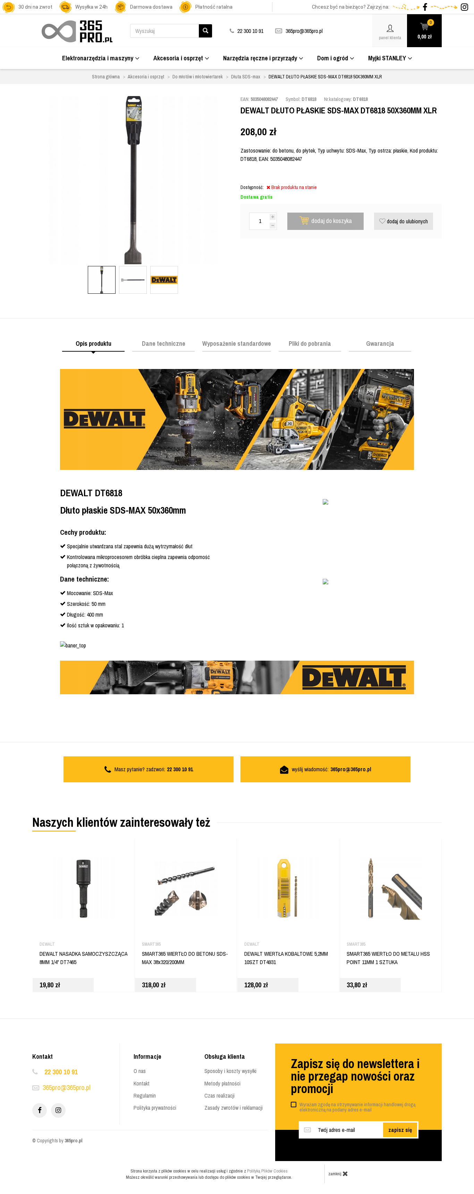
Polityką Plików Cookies (267, 1171)
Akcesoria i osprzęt (178, 58)
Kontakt (142, 1083)
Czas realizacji (219, 1095)
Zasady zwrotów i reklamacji (233, 1107)
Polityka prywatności (155, 1107)
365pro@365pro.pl (304, 31)
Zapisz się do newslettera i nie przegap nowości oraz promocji (355, 1076)
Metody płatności (222, 1083)
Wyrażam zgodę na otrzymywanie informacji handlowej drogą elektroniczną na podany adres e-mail (357, 1107)
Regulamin (145, 1095)
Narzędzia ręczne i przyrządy (260, 58)
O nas (140, 1070)
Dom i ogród (332, 58)
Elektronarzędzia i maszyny (97, 58)
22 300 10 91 (61, 1071)
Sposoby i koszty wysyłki (230, 1070)
